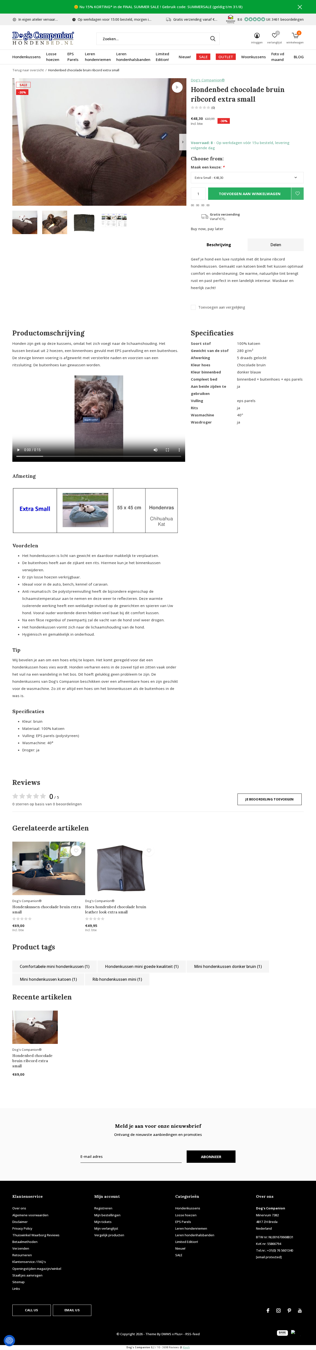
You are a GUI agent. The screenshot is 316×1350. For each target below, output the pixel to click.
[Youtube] (300, 1310)
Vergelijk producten (109, 1235)
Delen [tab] (275, 244)
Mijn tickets (103, 1222)
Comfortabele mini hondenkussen (54, 966)
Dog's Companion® (208, 79)
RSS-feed (192, 1334)
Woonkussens (253, 56)
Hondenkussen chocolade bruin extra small (46, 909)
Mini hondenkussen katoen (48, 979)
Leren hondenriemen (98, 57)
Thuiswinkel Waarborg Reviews (35, 1235)
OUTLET (225, 56)
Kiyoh (186, 1347)
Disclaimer (20, 1222)
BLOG (299, 56)
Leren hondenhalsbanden (133, 57)
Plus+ (179, 1334)
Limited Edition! (162, 57)
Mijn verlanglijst (106, 1228)
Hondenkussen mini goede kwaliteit (141, 966)
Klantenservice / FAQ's (29, 1261)
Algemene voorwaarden (30, 1215)
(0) (213, 107)
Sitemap (18, 1282)
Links (16, 1288)
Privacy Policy (22, 1228)
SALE (203, 56)
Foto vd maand (277, 57)
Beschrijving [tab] (219, 244)
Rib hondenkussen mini (117, 979)
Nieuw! (185, 56)
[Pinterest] (289, 1310)
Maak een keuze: (207, 167)
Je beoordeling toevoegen (269, 799)
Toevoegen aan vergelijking (221, 307)
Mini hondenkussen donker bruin (228, 966)
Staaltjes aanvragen (27, 1275)
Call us (31, 1310)
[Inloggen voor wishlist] (297, 193)
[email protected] (269, 1257)
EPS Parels (73, 57)
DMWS (166, 1334)
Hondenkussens (26, 56)
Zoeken (213, 39)
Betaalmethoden (25, 1241)
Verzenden (20, 1248)
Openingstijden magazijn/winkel (36, 1268)
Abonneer (211, 1156)
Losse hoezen (52, 57)
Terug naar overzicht (28, 70)
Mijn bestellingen (107, 1215)
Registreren (103, 1208)
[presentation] (182, 142)
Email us (71, 1310)
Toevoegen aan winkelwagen (249, 193)
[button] (24, 222)
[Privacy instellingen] (9, 1340)
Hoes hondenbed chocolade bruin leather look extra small (115, 909)
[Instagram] (278, 1310)
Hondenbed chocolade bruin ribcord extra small (32, 1060)
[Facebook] (268, 1310)
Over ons (19, 1208)
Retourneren (22, 1255)
